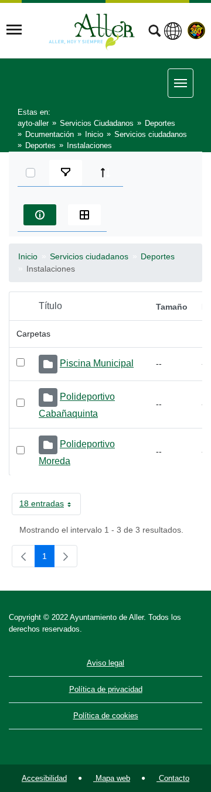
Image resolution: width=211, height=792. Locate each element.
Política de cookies (105, 715)
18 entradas (50, 506)
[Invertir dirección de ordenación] (105, 172)
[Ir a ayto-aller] (92, 30)
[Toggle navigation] (14, 30)
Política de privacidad (105, 689)
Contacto (172, 778)
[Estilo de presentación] (84, 214)
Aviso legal (105, 663)
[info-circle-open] (39, 214)
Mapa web (111, 778)
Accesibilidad (44, 778)
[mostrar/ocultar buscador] (154, 32)
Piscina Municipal (97, 363)
